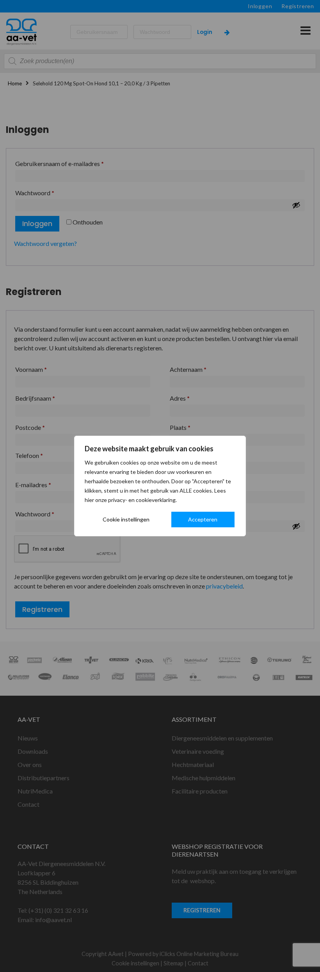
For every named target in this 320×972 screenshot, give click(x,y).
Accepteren (202, 519)
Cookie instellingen (126, 519)
